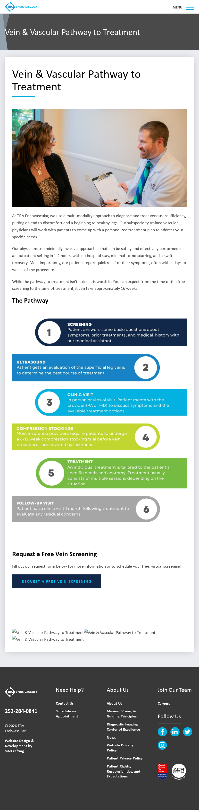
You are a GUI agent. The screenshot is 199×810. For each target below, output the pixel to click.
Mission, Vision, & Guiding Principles (122, 713)
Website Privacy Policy (120, 747)
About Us (114, 703)
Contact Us (65, 703)
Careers (164, 703)
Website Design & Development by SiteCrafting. (19, 745)
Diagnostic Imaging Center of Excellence (123, 726)
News (111, 737)
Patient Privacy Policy (125, 758)
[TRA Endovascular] (23, 6)
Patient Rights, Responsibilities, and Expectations (123, 771)
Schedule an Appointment (67, 713)
